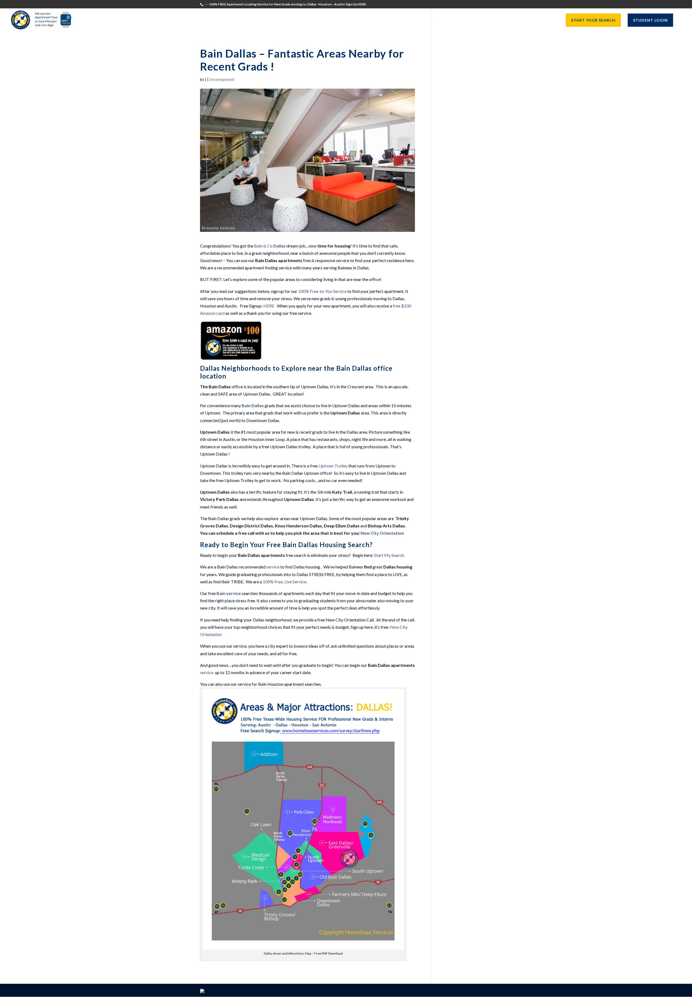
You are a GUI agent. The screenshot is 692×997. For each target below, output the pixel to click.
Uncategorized (221, 79)
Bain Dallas (253, 405)
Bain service (229, 593)
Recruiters (452, 20)
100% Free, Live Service (284, 581)
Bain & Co (270, 245)
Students (421, 20)
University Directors (497, 20)
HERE (268, 305)
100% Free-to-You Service (322, 291)
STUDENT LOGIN (650, 20)
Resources (541, 20)
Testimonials (387, 20)
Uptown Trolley (333, 465)
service (273, 566)
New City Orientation (382, 533)
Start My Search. (389, 555)
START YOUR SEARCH (593, 20)
